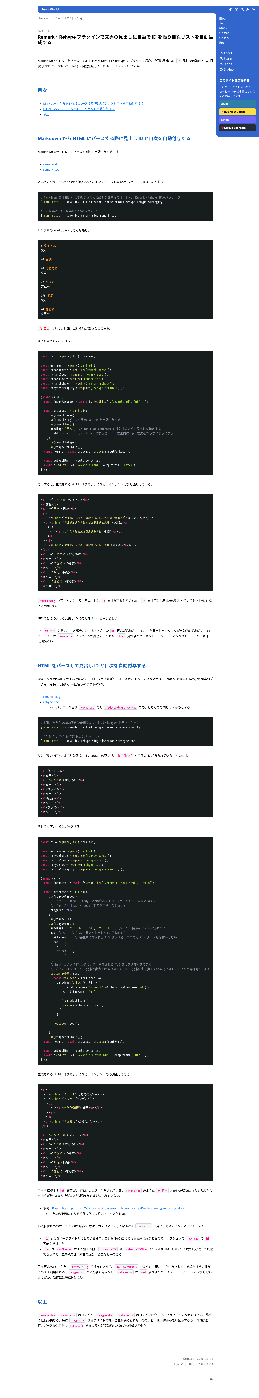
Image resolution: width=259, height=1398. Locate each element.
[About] (236, 10)
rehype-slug (51, 697)
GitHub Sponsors (235, 127)
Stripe (225, 119)
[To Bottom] (254, 10)
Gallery (224, 38)
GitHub (228, 69)
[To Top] (211, 1379)
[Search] (242, 10)
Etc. (222, 42)
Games (224, 33)
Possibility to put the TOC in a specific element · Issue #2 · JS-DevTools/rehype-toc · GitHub (118, 1208)
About (227, 53)
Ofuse (225, 103)
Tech (222, 23)
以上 (46, 114)
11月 (79, 18)
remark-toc (51, 169)
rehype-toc (51, 702)
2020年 (69, 18)
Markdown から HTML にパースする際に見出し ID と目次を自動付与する (93, 103)
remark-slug (51, 164)
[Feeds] (248, 10)
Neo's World (50, 9)
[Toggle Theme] (230, 10)
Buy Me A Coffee (234, 111)
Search (228, 58)
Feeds (227, 64)
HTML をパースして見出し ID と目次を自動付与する (79, 109)
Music (223, 28)
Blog (222, 18)
